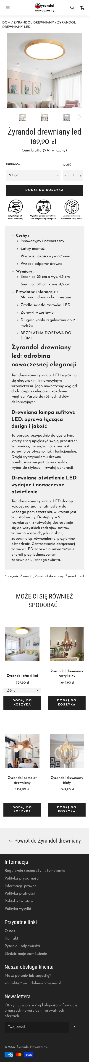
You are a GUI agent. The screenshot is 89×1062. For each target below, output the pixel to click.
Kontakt (11, 938)
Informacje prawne (21, 886)
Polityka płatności (20, 893)
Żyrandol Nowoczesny (31, 1047)
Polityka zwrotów (19, 901)
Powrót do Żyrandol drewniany (47, 841)
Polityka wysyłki (18, 909)
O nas (10, 931)
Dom (6, 22)
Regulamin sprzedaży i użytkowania (35, 871)
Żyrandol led (74, 576)
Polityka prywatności (22, 878)
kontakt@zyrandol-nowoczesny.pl (33, 983)
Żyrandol (26, 576)
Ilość (67, 165)
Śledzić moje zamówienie (26, 954)
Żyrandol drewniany (33, 22)
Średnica (13, 164)
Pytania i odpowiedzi (22, 946)
